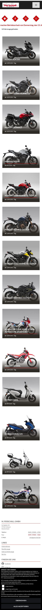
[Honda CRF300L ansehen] (21, 357)
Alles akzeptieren (21, 606)
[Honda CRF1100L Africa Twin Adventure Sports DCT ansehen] (21, 323)
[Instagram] (26, 20)
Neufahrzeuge (6, 549)
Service (4, 554)
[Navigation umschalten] (36, 5)
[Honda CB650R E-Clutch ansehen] (21, 221)
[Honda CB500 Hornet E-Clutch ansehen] (21, 187)
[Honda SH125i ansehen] (21, 459)
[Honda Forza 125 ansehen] (21, 425)
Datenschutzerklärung (9, 577)
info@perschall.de (34, 537)
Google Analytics (9, 586)
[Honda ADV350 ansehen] (21, 51)
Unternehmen (6, 546)
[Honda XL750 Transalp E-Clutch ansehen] (21, 493)
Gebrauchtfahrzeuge (8, 551)
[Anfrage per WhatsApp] (36, 20)
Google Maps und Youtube (11, 589)
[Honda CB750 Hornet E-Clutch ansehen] (21, 255)
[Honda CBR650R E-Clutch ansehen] (21, 289)
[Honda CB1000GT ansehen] (21, 119)
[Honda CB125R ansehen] (21, 153)
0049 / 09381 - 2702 (34, 532)
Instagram (7, 567)
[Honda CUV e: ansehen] (21, 391)
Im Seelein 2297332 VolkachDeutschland (6, 527)
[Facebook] (15, 20)
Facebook (8, 563)
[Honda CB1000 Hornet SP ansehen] (21, 85)
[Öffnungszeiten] (5, 20)
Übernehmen (21, 600)
